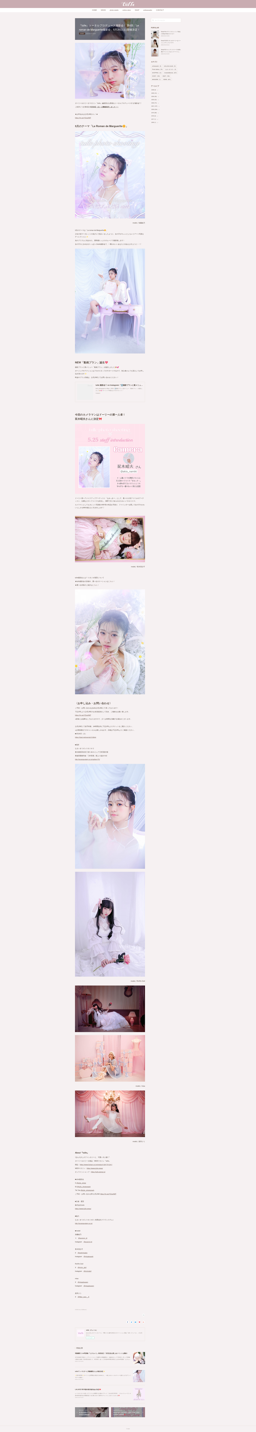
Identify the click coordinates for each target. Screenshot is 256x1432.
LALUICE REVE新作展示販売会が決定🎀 (88, 1389)
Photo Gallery (157, 69)
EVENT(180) (78, 1309)
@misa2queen (83, 1282)
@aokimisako (82, 1253)
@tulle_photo (81, 1183)
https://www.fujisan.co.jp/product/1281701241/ (96, 1164)
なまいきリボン (170, 69)
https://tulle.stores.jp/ (98, 1172)
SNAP (137, 10)
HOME (94, 10)
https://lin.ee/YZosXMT (108, 1194)
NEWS (103, 10)
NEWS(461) (84, 1309)
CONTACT (160, 10)
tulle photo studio (170, 66)
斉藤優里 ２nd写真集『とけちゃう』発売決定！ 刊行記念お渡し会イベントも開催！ (101, 1353)
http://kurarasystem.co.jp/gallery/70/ (87, 759)
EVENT (82, 33)
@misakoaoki (88, 1256)
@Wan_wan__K (83, 1297)
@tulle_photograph (84, 1186)
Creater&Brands (170, 73)
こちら (110, 581)
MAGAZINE (156, 79)
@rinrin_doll (82, 1267)
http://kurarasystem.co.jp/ (83, 1223)
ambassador (147, 10)
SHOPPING (156, 73)
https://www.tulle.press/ (95, 1168)
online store (126, 10)
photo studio (114, 10)
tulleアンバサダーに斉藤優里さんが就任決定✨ (90, 1371)
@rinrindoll (87, 1271)
